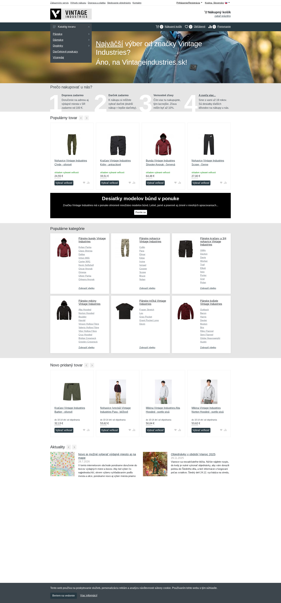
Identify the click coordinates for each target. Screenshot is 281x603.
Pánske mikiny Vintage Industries (89, 302)
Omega (82, 272)
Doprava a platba (97, 2)
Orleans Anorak (86, 279)
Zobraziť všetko (86, 288)
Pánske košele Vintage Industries (211, 302)
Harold (82, 320)
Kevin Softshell (86, 265)
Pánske (57, 34)
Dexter (203, 320)
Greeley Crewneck (88, 341)
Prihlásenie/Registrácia (188, 3)
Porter (203, 275)
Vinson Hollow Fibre (89, 324)
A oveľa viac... (207, 95)
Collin (142, 247)
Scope (142, 272)
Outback (204, 309)
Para (141, 250)
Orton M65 (84, 258)
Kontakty (137, 2)
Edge (142, 258)
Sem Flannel (206, 334)
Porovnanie (222, 26)
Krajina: (214, 3)
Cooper (143, 268)
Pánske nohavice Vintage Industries (150, 240)
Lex (141, 313)
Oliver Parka (85, 275)
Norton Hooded (86, 313)
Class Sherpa (85, 250)
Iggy (202, 271)
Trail (202, 264)
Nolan (142, 279)
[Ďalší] (86, 118)
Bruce (142, 275)
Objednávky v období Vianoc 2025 (193, 454)
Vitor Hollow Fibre (88, 331)
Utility (203, 250)
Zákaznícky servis (59, 2)
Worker (204, 261)
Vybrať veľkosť (63, 183)
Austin (203, 341)
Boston (203, 324)
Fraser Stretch (146, 309)
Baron (203, 313)
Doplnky (58, 45)
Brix (202, 327)
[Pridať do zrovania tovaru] (88, 183)
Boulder (83, 316)
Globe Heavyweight (210, 338)
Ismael (142, 265)
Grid (202, 279)
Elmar (142, 254)
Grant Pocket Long (149, 320)
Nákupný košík (171, 26)
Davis (203, 257)
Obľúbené (197, 26)
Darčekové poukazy (65, 51)
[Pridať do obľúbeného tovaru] (84, 183)
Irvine (142, 261)
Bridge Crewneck (87, 338)
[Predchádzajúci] (81, 118)
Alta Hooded (85, 309)
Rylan (203, 282)
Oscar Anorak (86, 268)
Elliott (203, 268)
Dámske (58, 39)
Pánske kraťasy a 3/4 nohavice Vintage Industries (213, 241)
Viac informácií (88, 595)
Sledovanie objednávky (119, 2)
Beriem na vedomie (63, 595)
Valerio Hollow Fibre (89, 327)
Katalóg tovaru (66, 26)
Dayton (203, 254)
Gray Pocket (145, 316)
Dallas (82, 254)
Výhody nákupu (78, 2)
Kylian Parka (85, 247)
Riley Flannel (207, 331)
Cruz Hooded (85, 334)
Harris (203, 316)
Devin (142, 324)
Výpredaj (58, 57)
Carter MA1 (84, 261)
